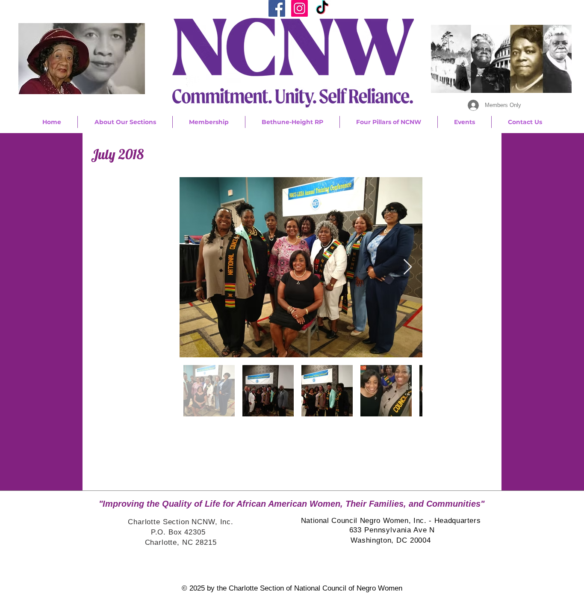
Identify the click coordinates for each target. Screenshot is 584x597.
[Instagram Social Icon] (299, 8)
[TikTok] (322, 8)
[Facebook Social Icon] (276, 8)
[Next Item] (408, 267)
